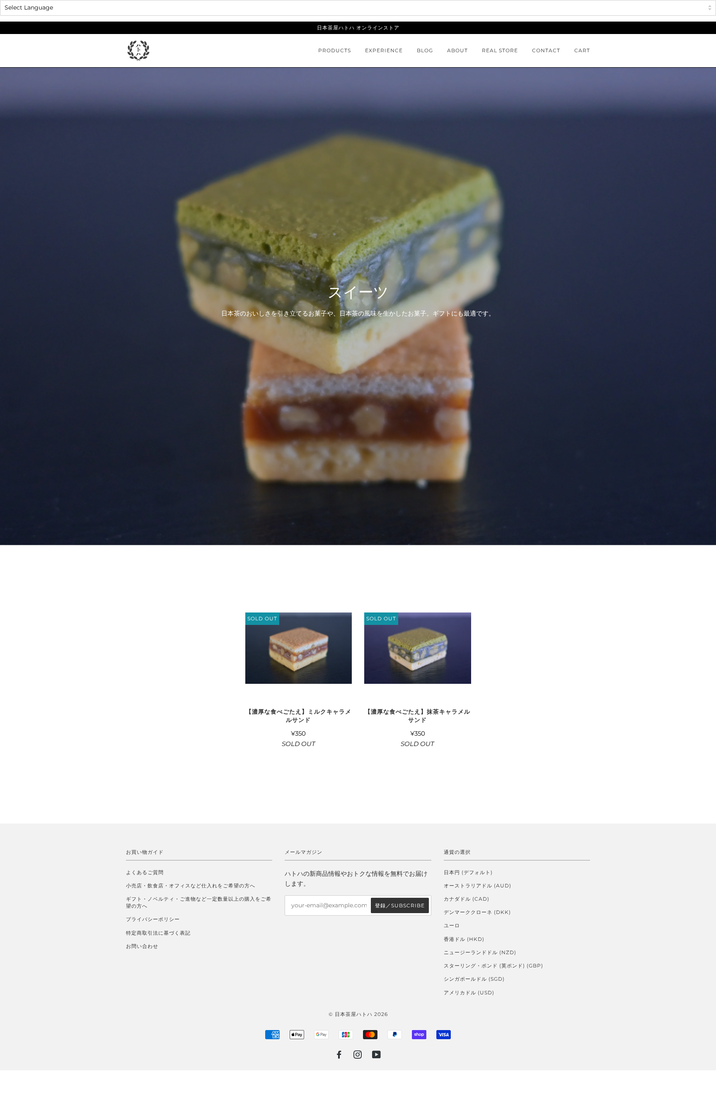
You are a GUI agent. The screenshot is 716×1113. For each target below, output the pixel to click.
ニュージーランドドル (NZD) (480, 952)
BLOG (425, 50)
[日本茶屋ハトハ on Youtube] (376, 1056)
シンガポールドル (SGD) (474, 979)
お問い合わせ (142, 946)
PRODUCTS (334, 50)
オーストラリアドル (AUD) (477, 885)
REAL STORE (500, 50)
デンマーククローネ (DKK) (477, 912)
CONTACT (546, 50)
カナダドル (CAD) (466, 899)
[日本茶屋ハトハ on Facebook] (339, 1056)
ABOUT (457, 50)
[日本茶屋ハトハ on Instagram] (357, 1056)
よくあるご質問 (145, 872)
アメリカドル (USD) (469, 992)
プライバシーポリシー (153, 919)
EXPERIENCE (384, 50)
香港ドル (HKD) (464, 939)
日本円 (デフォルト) (468, 872)
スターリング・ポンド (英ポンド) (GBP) (493, 965)
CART (582, 50)
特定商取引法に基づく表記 (158, 933)
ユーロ (452, 925)
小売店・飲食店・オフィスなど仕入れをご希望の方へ (190, 885)
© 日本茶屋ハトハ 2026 (358, 1014)
